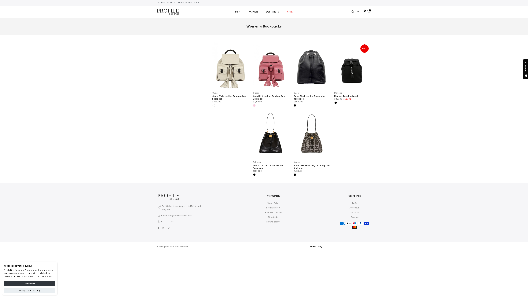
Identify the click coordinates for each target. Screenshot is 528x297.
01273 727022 (167, 221)
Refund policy (273, 221)
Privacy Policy (273, 203)
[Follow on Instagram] (164, 227)
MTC (325, 246)
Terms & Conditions (273, 212)
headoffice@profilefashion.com (176, 215)
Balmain (257, 162)
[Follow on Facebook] (158, 227)
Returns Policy (273, 207)
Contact (355, 217)
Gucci (215, 93)
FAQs (354, 203)
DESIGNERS (272, 11)
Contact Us (525, 67)
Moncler (338, 93)
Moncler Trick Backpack (346, 96)
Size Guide (273, 217)
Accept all (29, 283)
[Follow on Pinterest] (169, 227)
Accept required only (29, 290)
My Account (354, 207)
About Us (354, 212)
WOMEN (253, 11)
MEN (237, 11)
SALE (290, 11)
